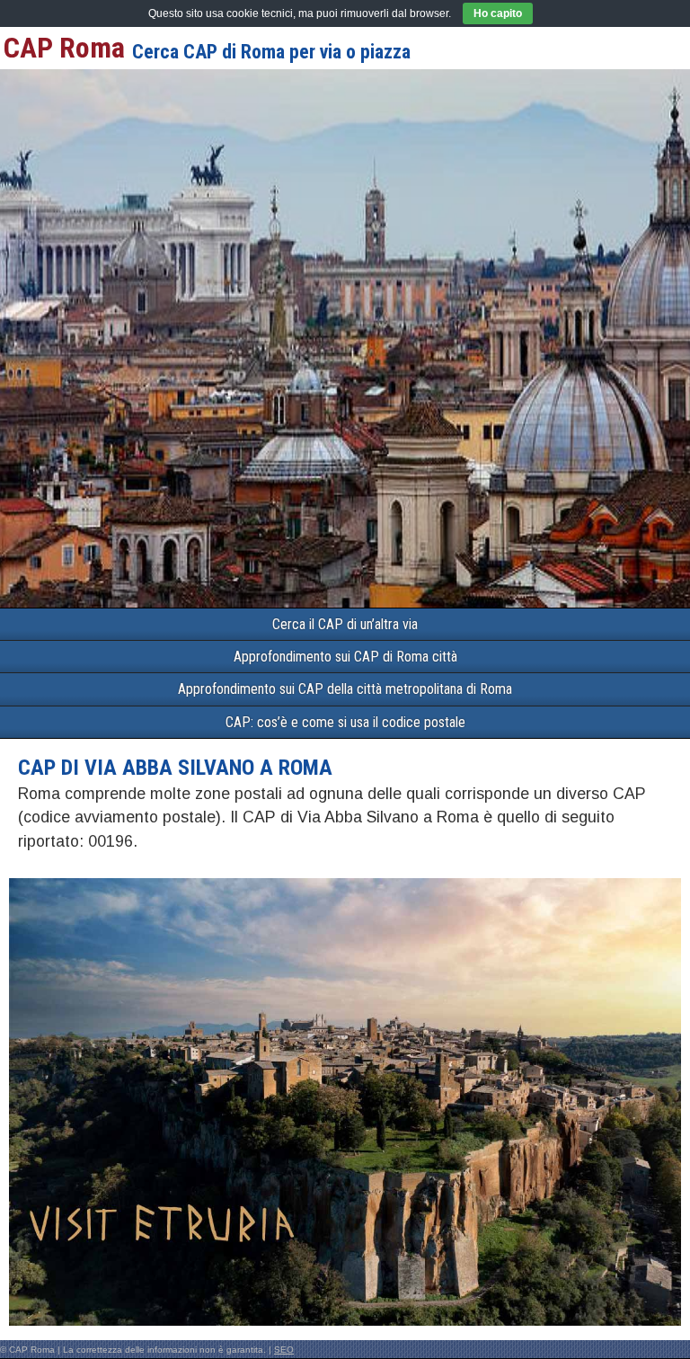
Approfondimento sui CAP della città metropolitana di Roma (345, 688)
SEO (284, 1350)
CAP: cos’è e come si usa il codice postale (345, 722)
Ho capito (497, 13)
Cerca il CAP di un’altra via (345, 624)
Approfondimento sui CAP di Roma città (345, 656)
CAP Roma (64, 48)
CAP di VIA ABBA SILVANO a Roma (175, 767)
